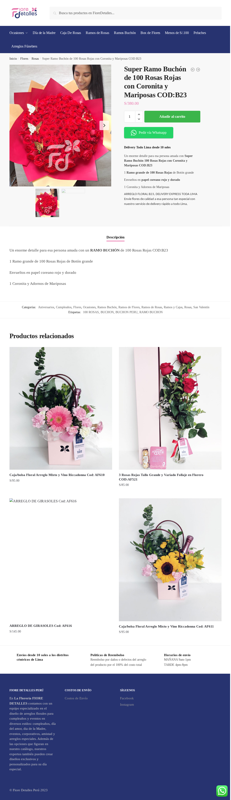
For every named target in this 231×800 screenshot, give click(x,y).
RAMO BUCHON (151, 312)
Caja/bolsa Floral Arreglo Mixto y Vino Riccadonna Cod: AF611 (166, 626)
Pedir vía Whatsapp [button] (152, 132)
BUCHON (107, 312)
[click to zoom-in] (60, 125)
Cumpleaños (64, 307)
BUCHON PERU (127, 312)
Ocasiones (89, 307)
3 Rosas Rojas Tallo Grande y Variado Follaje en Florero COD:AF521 (161, 477)
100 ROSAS (91, 312)
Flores (24, 58)
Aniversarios (46, 307)
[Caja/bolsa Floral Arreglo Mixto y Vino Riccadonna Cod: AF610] (60, 408)
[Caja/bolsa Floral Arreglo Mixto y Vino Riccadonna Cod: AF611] (170, 559)
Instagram (127, 704)
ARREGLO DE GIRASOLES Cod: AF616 (40, 626)
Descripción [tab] (115, 237)
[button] (104, 125)
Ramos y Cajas (173, 307)
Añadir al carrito (172, 116)
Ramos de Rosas (151, 307)
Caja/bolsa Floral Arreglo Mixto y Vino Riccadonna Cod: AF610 (57, 475)
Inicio (13, 58)
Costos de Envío (76, 698)
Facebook (127, 698)
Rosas (35, 58)
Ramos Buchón (107, 307)
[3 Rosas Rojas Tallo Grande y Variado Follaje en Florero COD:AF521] (170, 408)
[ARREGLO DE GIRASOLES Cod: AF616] (60, 559)
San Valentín (201, 307)
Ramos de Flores (129, 307)
